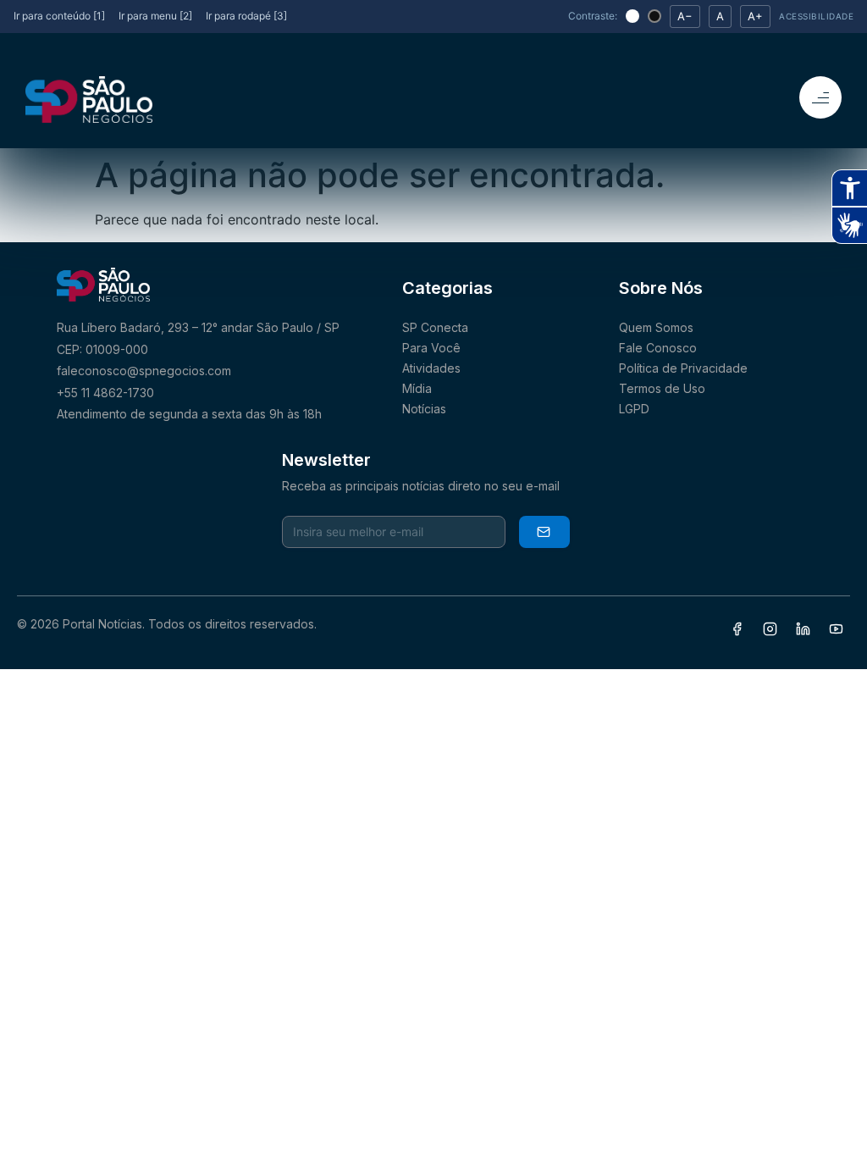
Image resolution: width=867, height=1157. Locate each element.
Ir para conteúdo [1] (59, 15)
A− (685, 16)
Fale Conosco (658, 347)
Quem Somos (656, 327)
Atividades (431, 368)
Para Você (431, 347)
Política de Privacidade (683, 368)
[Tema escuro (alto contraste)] (654, 16)
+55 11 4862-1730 (105, 392)
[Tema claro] (632, 16)
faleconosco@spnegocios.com (144, 370)
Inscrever (544, 532)
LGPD (634, 408)
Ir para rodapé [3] (246, 15)
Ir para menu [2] (155, 15)
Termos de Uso (662, 388)
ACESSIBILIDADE (816, 16)
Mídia (417, 388)
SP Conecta (435, 327)
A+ (755, 16)
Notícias (424, 408)
